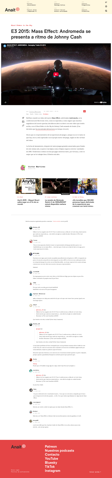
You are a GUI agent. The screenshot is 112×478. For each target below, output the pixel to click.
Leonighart (37, 402)
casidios (36, 370)
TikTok (50, 466)
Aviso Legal (15, 470)
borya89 (35, 420)
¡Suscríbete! (31, 5)
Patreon (51, 446)
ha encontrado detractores (45, 129)
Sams (34, 389)
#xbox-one (38, 114)
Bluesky (51, 462)
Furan (35, 240)
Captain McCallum (39, 294)
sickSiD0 (36, 272)
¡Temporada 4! (32, 11)
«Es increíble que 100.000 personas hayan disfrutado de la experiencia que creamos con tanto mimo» (83, 203)
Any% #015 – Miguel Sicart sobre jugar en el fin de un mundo (28, 202)
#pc (27, 114)
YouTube (51, 458)
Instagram (52, 470)
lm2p (34, 283)
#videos (45, 114)
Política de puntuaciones (20, 472)
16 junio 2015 (36, 229)
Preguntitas (86, 5)
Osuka (35, 359)
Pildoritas (85, 11)
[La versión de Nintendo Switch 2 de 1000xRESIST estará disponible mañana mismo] (56, 186)
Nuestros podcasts (59, 450)
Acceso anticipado (60, 11)
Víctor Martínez (35, 111)
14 (84, 111)
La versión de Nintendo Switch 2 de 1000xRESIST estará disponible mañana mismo (55, 203)
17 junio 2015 (36, 422)
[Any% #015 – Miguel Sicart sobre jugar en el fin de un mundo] (28, 186)
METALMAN (36, 253)
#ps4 (31, 114)
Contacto (52, 454)
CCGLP (35, 305)
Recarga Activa (59, 5)
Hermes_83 (36, 227)
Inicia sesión (57, 221)
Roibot (35, 411)
